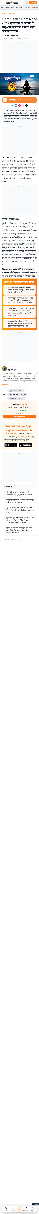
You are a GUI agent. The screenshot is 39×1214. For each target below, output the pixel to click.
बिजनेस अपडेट (27, 430)
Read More (5, 384)
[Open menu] (3, 2)
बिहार (12, 7)
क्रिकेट (10, 433)
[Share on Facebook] (16, 105)
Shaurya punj (12, 35)
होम (2, 7)
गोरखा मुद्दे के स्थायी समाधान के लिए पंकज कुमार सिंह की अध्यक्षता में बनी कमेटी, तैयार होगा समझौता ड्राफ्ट (19, 530)
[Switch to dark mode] (26, 2)
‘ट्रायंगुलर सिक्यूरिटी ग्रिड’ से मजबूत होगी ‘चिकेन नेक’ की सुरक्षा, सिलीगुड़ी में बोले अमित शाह (20, 510)
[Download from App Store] (25, 445)
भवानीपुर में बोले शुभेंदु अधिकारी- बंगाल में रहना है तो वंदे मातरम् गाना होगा (20, 501)
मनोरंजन (18, 430)
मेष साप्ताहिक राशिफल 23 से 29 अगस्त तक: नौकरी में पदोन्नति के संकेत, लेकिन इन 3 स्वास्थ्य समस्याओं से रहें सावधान (20, 300)
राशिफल (17, 433)
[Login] (19, 1209)
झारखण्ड (7, 7)
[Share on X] (26, 105)
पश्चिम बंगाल (27, 7)
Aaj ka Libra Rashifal (16, 391)
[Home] (12, 2)
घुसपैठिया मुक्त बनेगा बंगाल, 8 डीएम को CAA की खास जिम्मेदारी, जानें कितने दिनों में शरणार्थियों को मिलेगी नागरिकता (20, 520)
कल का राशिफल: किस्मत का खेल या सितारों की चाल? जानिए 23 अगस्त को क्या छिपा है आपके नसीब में (21, 289)
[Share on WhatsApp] (12, 105)
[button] (19, 84)
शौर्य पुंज (13, 369)
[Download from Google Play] (10, 445)
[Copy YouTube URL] (19, 105)
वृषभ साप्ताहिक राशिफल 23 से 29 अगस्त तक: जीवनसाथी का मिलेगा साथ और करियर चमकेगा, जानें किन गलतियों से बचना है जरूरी (21, 312)
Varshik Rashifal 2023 (16, 398)
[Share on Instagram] (23, 105)
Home (3, 14)
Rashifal (11, 14)
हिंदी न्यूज (24, 436)
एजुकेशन (11, 430)
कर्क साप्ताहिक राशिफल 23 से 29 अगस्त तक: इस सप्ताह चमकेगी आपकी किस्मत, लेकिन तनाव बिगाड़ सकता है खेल (21, 323)
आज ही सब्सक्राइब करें (19, 417)
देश (5, 430)
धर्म (5, 433)
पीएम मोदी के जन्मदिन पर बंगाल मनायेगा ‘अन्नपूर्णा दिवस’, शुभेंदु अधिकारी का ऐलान (19, 493)
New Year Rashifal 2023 (17, 394)
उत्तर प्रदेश (19, 7)
